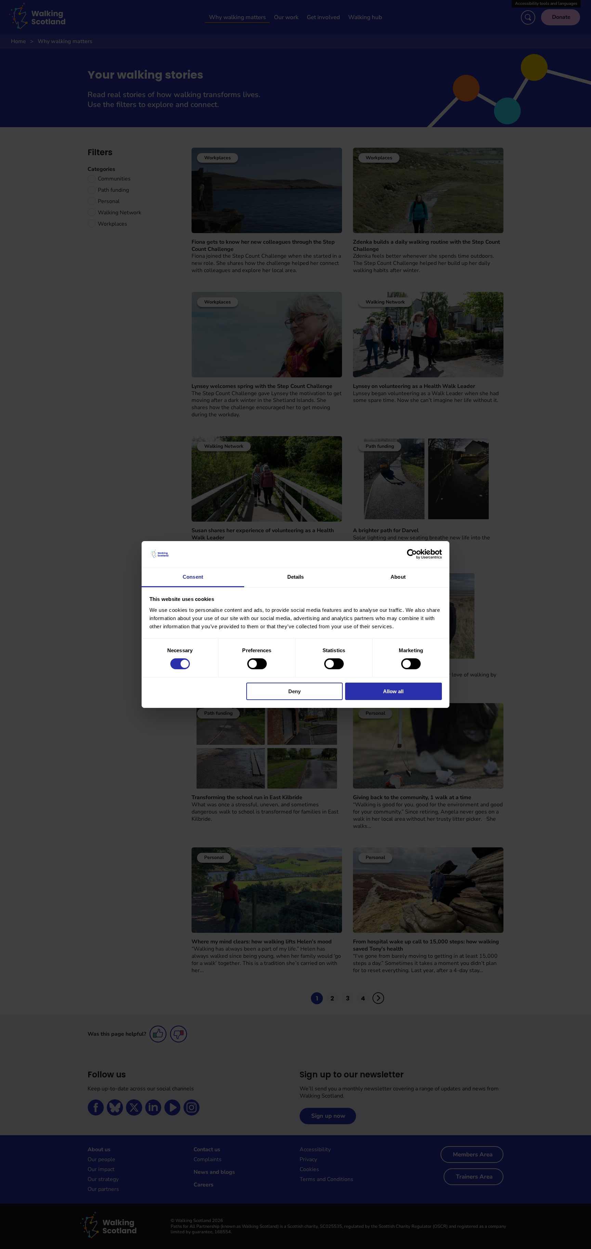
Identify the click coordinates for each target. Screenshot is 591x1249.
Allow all (393, 691)
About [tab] (398, 577)
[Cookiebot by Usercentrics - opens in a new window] (412, 554)
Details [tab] (295, 577)
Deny (294, 691)
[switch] (257, 663)
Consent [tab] (193, 577)
